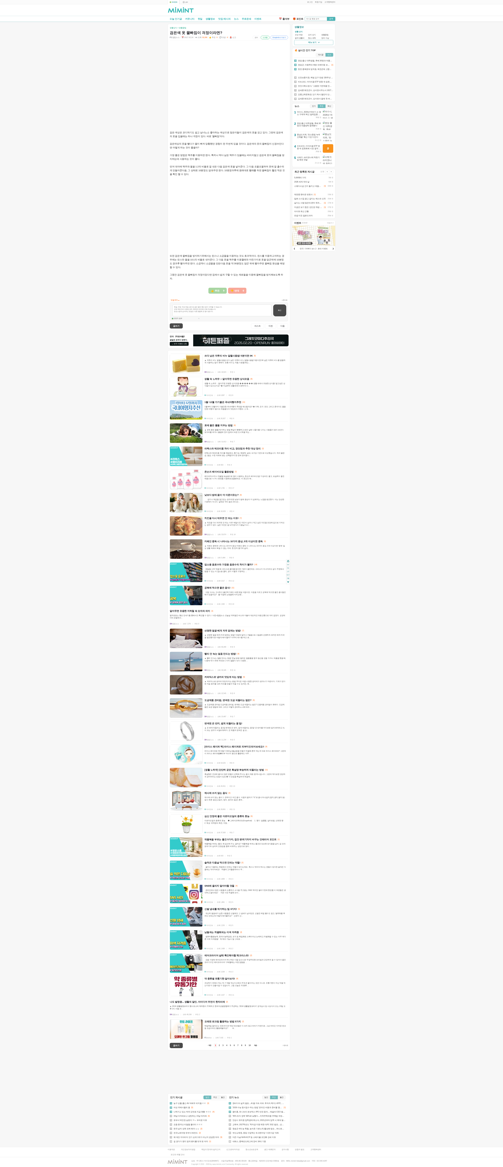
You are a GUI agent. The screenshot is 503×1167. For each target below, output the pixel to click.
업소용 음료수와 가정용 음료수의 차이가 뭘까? (228, 564)
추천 (321, 106)
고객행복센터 (315, 1149)
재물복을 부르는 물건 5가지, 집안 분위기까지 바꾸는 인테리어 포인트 (240, 839)
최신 (329, 106)
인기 (314, 106)
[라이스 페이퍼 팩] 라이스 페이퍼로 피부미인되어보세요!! (234, 746)
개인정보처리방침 (188, 1149)
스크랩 (265, 37)
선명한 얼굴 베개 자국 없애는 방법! (222, 630)
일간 (207, 1097)
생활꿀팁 (324, 35)
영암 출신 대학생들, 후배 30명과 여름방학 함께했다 (309, 124)
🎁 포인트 (298, 19)
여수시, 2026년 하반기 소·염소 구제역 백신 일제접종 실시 (309, 114)
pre (288, 568)
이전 (271, 326)
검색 (331, 19)
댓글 (288, 579)
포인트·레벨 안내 (177, 1155)
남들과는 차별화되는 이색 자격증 (221, 932)
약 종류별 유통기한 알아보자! (219, 978)
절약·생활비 (299, 38)
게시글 (320, 55)
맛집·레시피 (224, 19)
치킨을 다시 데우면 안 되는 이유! (221, 518)
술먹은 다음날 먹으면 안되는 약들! (222, 862)
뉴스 (236, 19)
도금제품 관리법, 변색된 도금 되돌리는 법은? (228, 700)
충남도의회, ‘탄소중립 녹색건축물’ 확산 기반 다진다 (308, 135)
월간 (223, 1097)
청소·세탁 (312, 38)
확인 (279, 310)
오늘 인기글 (176, 19)
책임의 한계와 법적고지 (210, 1149)
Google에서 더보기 (279, 37)
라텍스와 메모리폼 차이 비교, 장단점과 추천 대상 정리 (232, 448)
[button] (309, 2)
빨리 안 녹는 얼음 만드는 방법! (220, 654)
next (288, 575)
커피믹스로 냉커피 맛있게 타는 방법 (223, 677)
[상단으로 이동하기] (285, 1045)
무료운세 (246, 19)
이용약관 (171, 1149)
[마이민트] (173, 2)
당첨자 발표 (299, 1149)
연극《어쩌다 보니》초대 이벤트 (314, 248)
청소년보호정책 (251, 1149)
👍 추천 (213, 37)
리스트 (258, 326)
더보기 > (330, 223)
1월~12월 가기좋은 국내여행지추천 (222, 402)
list (288, 571)
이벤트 (257, 19)
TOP (288, 564)
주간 (215, 1097)
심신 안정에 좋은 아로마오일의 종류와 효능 (226, 816)
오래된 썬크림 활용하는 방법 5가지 (222, 1021)
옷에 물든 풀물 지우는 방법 (218, 425)
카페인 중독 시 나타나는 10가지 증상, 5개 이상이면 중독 (233, 541)
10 (250, 1045)
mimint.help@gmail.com (300, 1161)
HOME (288, 561)
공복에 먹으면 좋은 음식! (217, 587)
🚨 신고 (233, 37)
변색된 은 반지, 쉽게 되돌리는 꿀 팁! (223, 723)
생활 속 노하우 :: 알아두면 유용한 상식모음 (226, 379)
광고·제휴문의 (270, 1149)
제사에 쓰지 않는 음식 (215, 793)
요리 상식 (312, 35)
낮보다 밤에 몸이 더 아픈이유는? (221, 495)
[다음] (333, 248)
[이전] (294, 248)
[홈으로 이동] (181, 10)
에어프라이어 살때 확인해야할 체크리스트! (226, 955)
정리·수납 (325, 38)
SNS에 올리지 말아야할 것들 (219, 886)
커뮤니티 (190, 19)
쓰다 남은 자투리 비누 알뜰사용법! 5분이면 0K (228, 355)
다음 (282, 326)
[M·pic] (185, 2)
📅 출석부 (284, 19)
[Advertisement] (304, 11)
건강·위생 (299, 35)
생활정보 (210, 19)
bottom (288, 582)
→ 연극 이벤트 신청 (179, 344)
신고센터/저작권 (232, 1149)
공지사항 (285, 1149)
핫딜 (200, 19)
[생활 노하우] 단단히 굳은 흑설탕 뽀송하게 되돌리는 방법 (234, 770)
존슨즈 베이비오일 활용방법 (219, 471)
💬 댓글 (223, 37)
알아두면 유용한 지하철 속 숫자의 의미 (190, 611)
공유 (256, 37)
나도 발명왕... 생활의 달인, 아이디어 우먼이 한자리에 (197, 1002)
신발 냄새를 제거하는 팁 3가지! (220, 909)
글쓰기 (176, 326)
